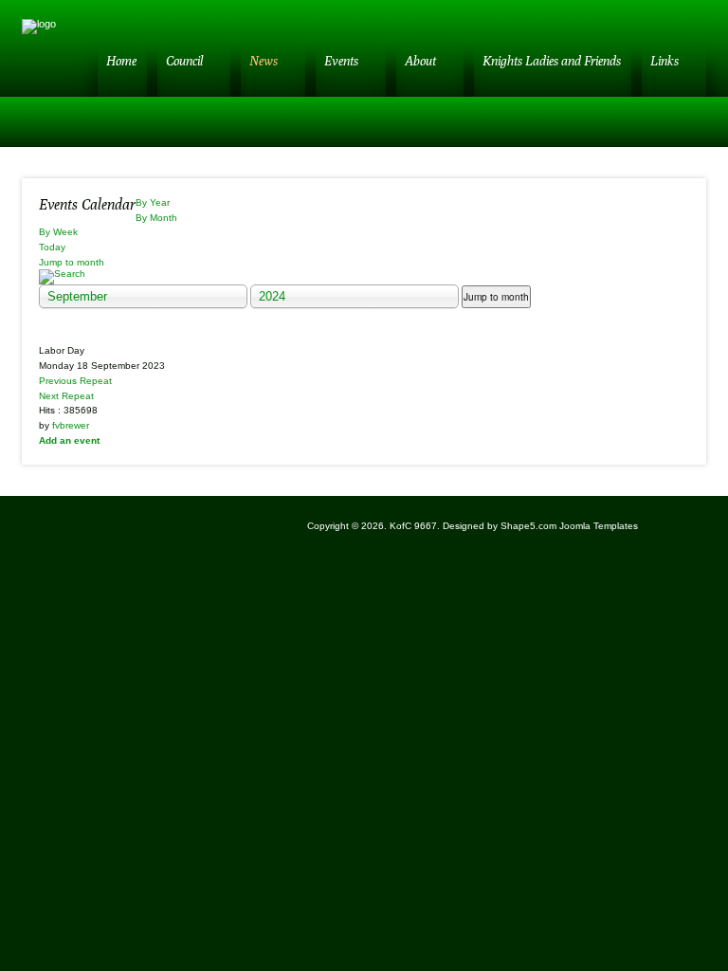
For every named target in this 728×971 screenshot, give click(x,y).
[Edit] (45, 334)
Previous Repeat (75, 381)
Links (664, 60)
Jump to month (71, 262)
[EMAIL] (652, 202)
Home (121, 60)
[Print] (673, 202)
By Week (58, 232)
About (420, 60)
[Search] (364, 276)
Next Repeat (66, 396)
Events (341, 60)
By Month (156, 217)
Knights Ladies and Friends (551, 60)
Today (52, 247)
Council (184, 60)
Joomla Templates (598, 526)
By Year (153, 202)
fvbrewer (70, 425)
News (263, 60)
